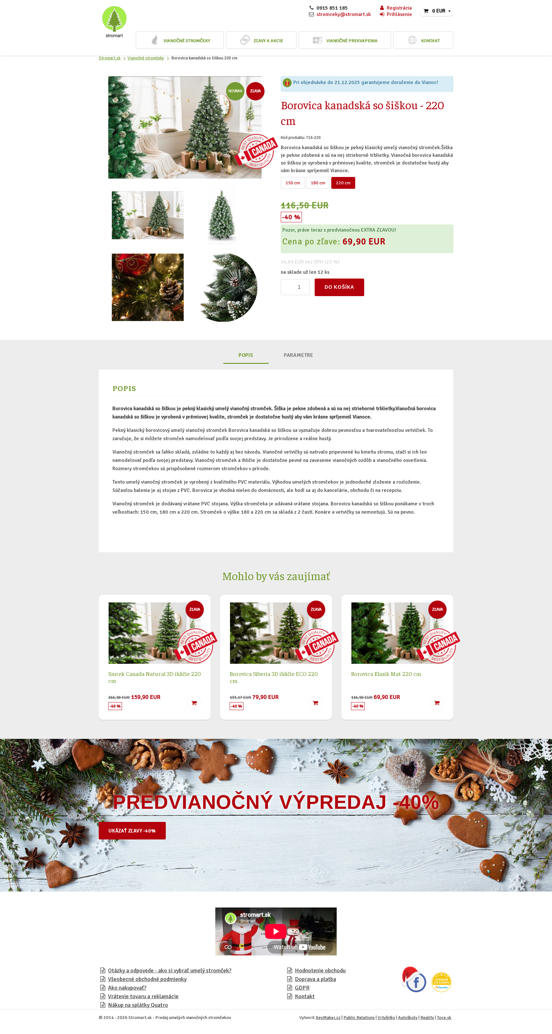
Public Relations (359, 1017)
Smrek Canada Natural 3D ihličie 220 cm (154, 677)
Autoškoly (408, 1017)
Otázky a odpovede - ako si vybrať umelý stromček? (169, 970)
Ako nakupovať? (127, 987)
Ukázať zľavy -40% (132, 831)
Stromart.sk (109, 58)
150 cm (293, 183)
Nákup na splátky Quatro (138, 1004)
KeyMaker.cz (328, 1017)
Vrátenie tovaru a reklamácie (143, 996)
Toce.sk (444, 1017)
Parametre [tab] (298, 355)
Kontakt (305, 996)
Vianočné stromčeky (145, 58)
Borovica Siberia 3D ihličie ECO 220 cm (274, 677)
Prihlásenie (399, 14)
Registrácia (399, 8)
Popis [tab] (246, 355)
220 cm (343, 183)
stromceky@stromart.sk (344, 14)
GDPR (302, 987)
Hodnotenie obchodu (320, 970)
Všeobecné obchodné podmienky (147, 979)
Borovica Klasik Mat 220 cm (386, 673)
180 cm (318, 183)
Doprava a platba (315, 979)
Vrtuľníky (386, 1017)
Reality (427, 1017)
